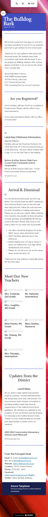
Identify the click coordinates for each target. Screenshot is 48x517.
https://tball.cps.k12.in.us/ (23, 464)
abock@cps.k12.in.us (22, 461)
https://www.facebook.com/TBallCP (20, 475)
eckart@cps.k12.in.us (28, 458)
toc (3, 13)
